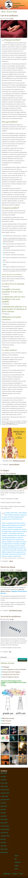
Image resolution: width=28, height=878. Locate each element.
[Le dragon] (14, 489)
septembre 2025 (5, 799)
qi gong (20, 610)
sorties (16, 869)
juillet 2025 (4, 806)
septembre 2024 (5, 836)
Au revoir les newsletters (11, 616)
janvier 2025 (4, 822)
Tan (12, 18)
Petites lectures (6, 723)
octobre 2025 (4, 796)
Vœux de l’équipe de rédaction (10, 677)
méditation (16, 464)
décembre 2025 (5, 789)
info (10, 610)
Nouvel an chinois (8, 567)
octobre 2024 (4, 832)
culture (11, 464)
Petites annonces (6, 721)
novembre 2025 (5, 793)
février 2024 (4, 849)
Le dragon (5, 470)
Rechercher (4, 657)
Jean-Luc (13, 473)
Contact (21, 873)
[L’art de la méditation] (14, 37)
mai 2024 (3, 842)
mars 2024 (4, 846)
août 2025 (3, 803)
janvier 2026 (4, 786)
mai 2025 (3, 813)
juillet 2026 (4, 773)
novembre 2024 (5, 829)
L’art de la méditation (9, 15)
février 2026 (4, 783)
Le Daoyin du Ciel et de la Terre (10, 674)
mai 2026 (3, 776)
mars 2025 (3, 816)
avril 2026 (3, 780)
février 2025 (4, 819)
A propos (14, 873)
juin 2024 (3, 839)
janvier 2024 (4, 852)
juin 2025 (3, 809)
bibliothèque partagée (19, 461)
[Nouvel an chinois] (14, 585)
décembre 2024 (5, 826)
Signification (7, 873)
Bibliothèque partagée (8, 718)
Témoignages (5, 667)
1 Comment (19, 570)
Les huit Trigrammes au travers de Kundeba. (14, 669)
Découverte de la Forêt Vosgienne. (11, 672)
